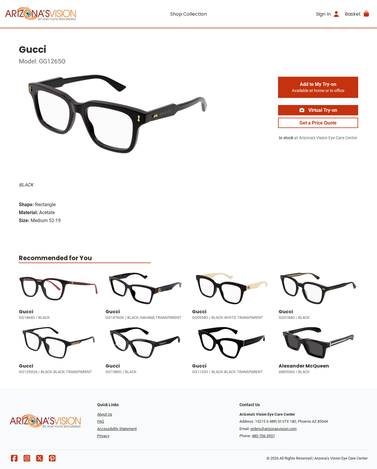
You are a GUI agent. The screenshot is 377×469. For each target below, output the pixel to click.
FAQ (100, 421)
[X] (39, 459)
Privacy (103, 436)
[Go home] (51, 14)
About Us (104, 414)
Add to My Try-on (318, 87)
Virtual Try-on (322, 110)
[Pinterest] (52, 459)
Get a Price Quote (318, 123)
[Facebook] (14, 459)
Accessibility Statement (117, 429)
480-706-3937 (263, 436)
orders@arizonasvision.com (273, 429)
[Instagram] (27, 459)
